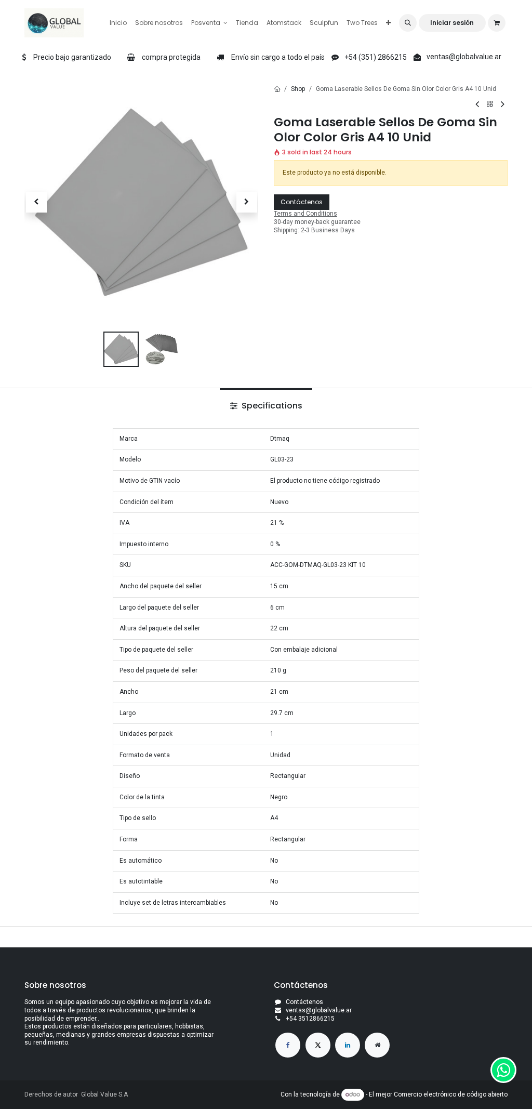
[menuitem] (118, 23)
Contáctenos (302, 201)
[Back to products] (490, 104)
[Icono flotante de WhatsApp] (503, 1070)
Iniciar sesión (452, 22)
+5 (289, 1018)
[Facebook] (287, 1045)
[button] (408, 23)
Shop (298, 89)
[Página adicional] (377, 1045)
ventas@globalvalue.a (318, 1010)
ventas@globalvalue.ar (464, 56)
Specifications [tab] (271, 406)
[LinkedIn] (347, 1045)
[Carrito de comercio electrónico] (497, 23)
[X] (317, 1045)
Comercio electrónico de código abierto (451, 1094)
